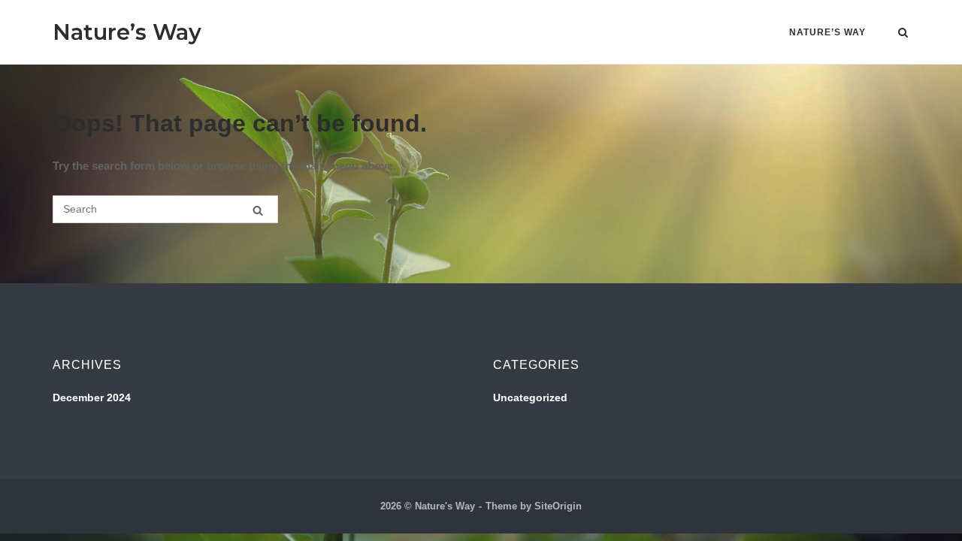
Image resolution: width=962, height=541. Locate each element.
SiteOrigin (558, 506)
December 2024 (92, 397)
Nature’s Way (127, 32)
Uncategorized (530, 397)
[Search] (257, 210)
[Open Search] (903, 33)
